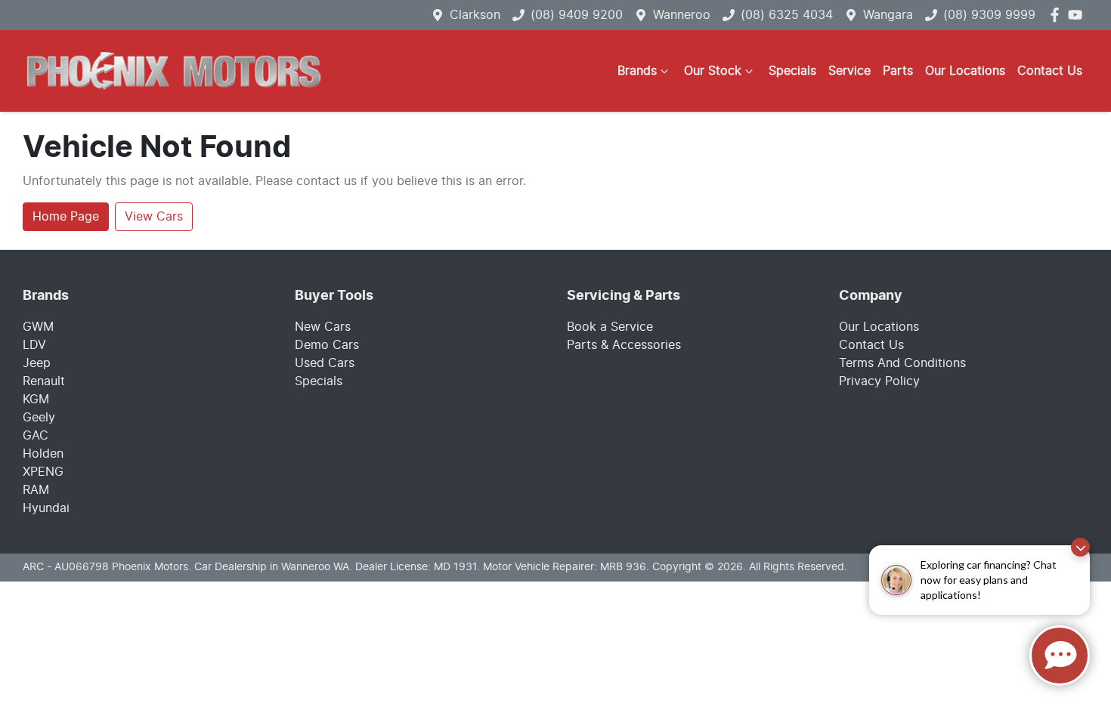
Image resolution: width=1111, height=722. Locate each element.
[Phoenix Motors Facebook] (1058, 15)
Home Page (65, 217)
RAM (36, 490)
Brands (637, 71)
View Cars (154, 217)
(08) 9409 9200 (577, 15)
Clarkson (475, 15)
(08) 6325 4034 (787, 15)
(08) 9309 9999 (989, 15)
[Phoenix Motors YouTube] (1078, 15)
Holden (43, 454)
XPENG (43, 472)
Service (849, 71)
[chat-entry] (1059, 655)
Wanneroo (681, 15)
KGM (36, 399)
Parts (898, 71)
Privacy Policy (879, 381)
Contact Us (1049, 71)
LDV (34, 345)
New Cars (323, 327)
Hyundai (46, 508)
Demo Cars (327, 345)
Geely (39, 418)
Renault (44, 381)
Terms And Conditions (902, 363)
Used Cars (324, 363)
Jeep (37, 363)
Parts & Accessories (624, 345)
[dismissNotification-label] (1080, 547)
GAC (35, 436)
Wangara (888, 15)
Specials (792, 71)
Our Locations (965, 71)
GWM (38, 327)
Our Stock (712, 71)
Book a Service (610, 327)
